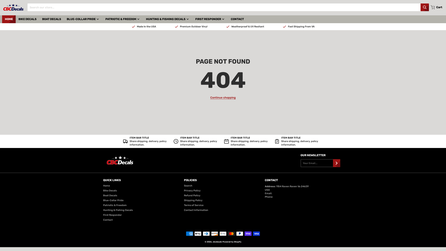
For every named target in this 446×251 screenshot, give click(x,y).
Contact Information (196, 210)
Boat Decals (110, 195)
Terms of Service (193, 205)
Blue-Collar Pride (113, 200)
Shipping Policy (193, 200)
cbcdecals (217, 242)
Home (106, 185)
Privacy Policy (192, 190)
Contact (108, 219)
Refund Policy (192, 195)
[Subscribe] (336, 163)
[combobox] (228, 7)
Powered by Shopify (231, 242)
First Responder (112, 215)
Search (188, 185)
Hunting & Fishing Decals (118, 210)
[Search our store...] (425, 7)
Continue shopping (223, 97)
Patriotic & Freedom (115, 205)
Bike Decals (110, 190)
